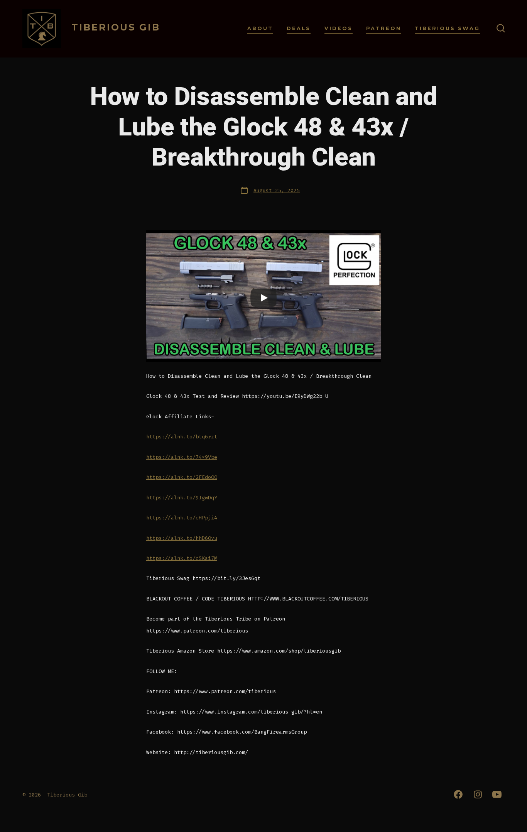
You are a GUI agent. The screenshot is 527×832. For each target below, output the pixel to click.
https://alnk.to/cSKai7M (181, 558)
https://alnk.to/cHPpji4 (181, 517)
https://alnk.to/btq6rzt (181, 436)
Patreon (383, 28)
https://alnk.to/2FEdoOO (181, 477)
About (260, 28)
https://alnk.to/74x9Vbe (181, 457)
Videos (338, 28)
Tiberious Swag (447, 28)
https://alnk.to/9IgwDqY (181, 497)
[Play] (263, 298)
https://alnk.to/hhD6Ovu (181, 538)
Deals (299, 28)
